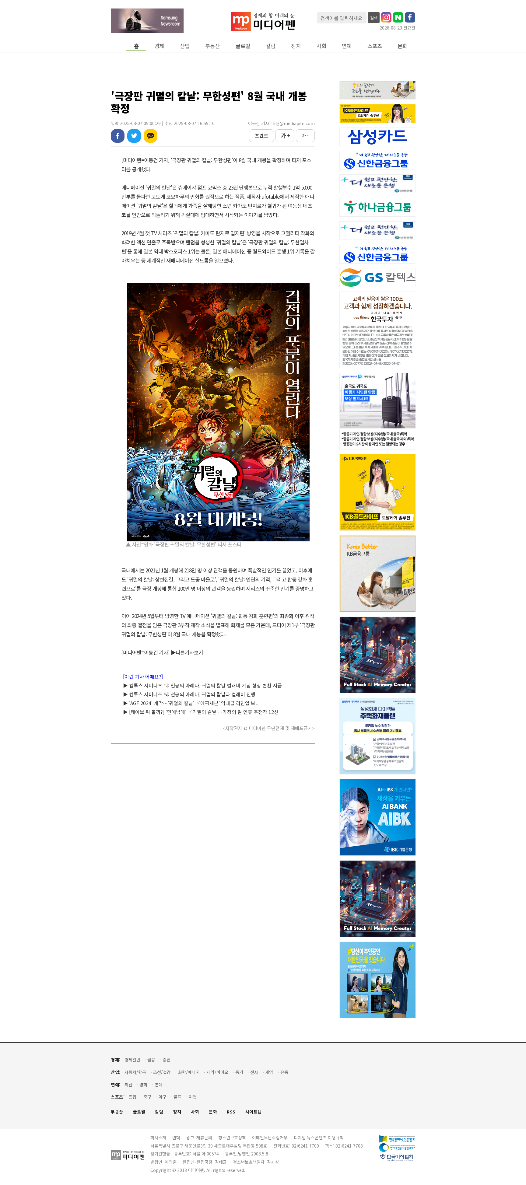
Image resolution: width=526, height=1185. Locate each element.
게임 (269, 1072)
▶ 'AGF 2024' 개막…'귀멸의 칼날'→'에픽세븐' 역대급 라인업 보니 (191, 703)
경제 (159, 46)
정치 (296, 46)
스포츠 (374, 46)
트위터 (134, 136)
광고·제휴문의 (199, 1137)
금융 (151, 1059)
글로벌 (243, 46)
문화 (402, 46)
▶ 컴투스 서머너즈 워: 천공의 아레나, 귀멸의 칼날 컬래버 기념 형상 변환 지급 (202, 685)
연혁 (176, 1137)
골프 (177, 1096)
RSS (231, 1111)
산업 (185, 46)
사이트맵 (253, 1111)
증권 (166, 1059)
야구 (163, 1096)
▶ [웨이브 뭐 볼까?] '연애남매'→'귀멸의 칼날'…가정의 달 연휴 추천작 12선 (201, 711)
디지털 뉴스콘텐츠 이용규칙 (319, 1137)
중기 (239, 1072)
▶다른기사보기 (187, 652)
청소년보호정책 (232, 1137)
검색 (374, 18)
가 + (285, 135)
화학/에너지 (189, 1072)
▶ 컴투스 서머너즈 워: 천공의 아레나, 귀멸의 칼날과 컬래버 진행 (189, 694)
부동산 (212, 46)
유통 (284, 1072)
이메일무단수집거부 (270, 1137)
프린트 (261, 135)
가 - (305, 135)
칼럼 (270, 46)
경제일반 (132, 1059)
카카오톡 (150, 136)
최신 (128, 1084)
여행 (193, 1096)
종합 (133, 1096)
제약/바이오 (217, 1072)
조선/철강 (162, 1072)
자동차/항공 (135, 1072)
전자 (254, 1072)
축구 (148, 1096)
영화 (143, 1084)
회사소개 (158, 1137)
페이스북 (117, 136)
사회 (321, 46)
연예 (347, 46)
